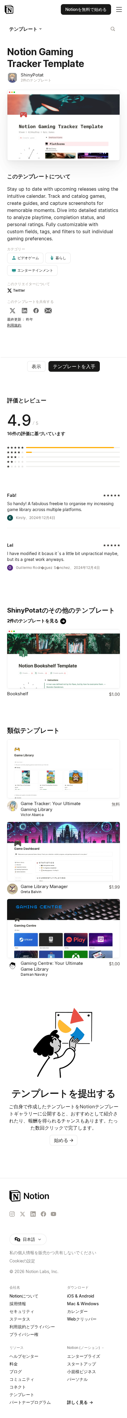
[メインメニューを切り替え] (119, 9)
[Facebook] (36, 310)
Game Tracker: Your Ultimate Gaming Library (51, 806)
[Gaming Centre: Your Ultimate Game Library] (63, 928)
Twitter (19, 290)
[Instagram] (12, 1214)
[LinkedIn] (24, 310)
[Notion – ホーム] (63, 1196)
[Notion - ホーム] (9, 9)
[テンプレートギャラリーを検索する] (113, 29)
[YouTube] (53, 1214)
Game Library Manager (44, 886)
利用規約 (14, 325)
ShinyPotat (32, 75)
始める (64, 1140)
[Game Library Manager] (63, 851)
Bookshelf (17, 693)
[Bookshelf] (63, 658)
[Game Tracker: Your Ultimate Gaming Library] (63, 769)
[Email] (48, 310)
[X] (12, 310)
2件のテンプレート (36, 80)
